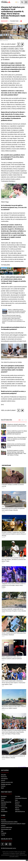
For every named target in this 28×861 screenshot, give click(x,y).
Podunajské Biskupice (21, 798)
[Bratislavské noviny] (5, 2)
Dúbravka (3, 804)
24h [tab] (20, 420)
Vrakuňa (17, 809)
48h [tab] (22, 420)
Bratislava (4, 796)
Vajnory (17, 807)
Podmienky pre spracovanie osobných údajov (13, 823)
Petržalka (17, 796)
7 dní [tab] (25, 420)
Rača (16, 800)
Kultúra (3, 780)
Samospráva (4, 778)
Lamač (3, 809)
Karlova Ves (4, 807)
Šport (2, 788)
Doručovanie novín (6, 829)
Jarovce (3, 806)
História (3, 786)
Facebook (3, 833)
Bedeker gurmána (6, 784)
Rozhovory (4, 21)
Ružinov (17, 804)
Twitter (3, 835)
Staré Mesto (18, 806)
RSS (2, 831)
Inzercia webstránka (6, 827)
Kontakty (3, 820)
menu (26, 2)
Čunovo (3, 798)
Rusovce (17, 802)
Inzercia (3, 825)
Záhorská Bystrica (20, 811)
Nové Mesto (4, 811)
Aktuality (3, 775)
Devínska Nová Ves (6, 802)
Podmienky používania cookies (9, 821)
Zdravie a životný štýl (7, 782)
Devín (2, 800)
